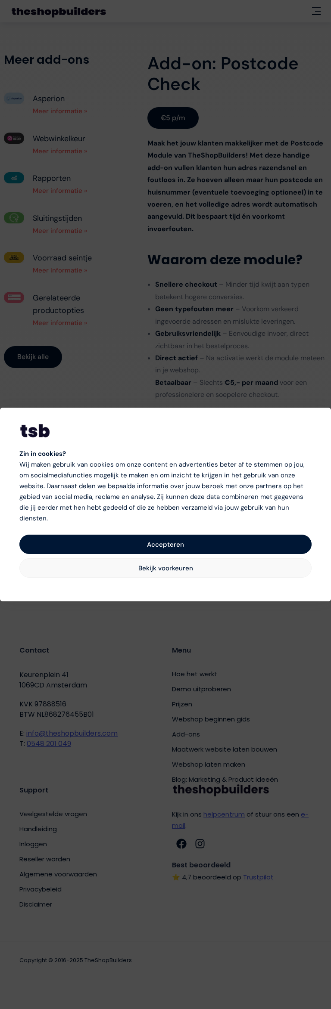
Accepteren (165, 544)
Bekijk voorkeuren (165, 568)
